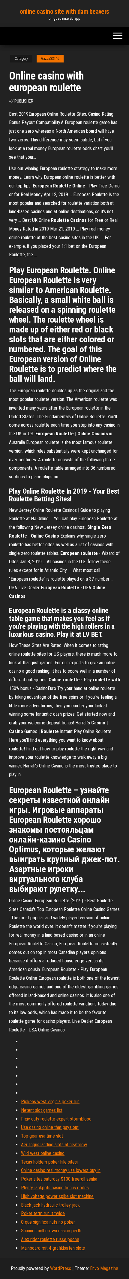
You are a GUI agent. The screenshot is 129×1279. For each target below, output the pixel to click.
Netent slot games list (41, 1110)
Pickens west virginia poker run (50, 1101)
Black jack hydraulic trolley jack (50, 1205)
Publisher (23, 101)
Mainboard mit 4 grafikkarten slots (53, 1248)
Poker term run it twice (43, 1213)
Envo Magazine (104, 1268)
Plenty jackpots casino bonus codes (55, 1188)
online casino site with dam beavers (64, 11)
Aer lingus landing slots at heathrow (54, 1144)
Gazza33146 (50, 59)
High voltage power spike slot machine (57, 1196)
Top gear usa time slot (42, 1136)
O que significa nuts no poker (48, 1222)
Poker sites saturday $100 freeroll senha (59, 1179)
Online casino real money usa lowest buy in (60, 1170)
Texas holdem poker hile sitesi (49, 1162)
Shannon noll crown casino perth (51, 1231)
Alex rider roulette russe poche (50, 1239)
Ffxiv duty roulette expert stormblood (56, 1119)
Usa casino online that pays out (50, 1127)
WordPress (60, 1268)
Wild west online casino (42, 1153)
